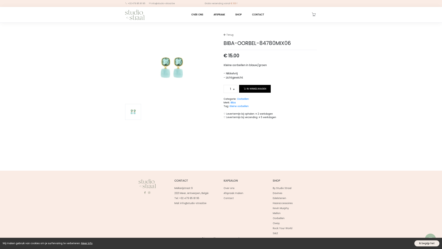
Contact (258, 14)
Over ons (197, 14)
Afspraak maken (233, 193)
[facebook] (145, 192)
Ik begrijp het (427, 243)
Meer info (87, 243)
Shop (238, 14)
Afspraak (219, 14)
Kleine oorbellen (239, 106)
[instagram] (149, 192)
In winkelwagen (256, 88)
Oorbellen (243, 99)
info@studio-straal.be (163, 3)
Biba (233, 102)
